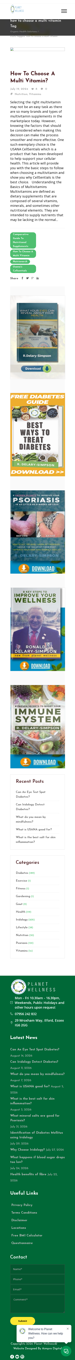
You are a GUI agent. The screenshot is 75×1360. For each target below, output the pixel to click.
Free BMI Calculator (26, 1235)
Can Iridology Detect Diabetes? (30, 807)
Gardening (23, 896)
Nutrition (21, 94)
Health (20, 912)
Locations (18, 1228)
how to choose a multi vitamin (23, 253)
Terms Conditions (24, 1212)
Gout (19, 904)
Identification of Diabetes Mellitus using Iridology (36, 1135)
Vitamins (35, 94)
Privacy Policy (21, 1205)
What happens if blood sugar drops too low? (37, 1160)
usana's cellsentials (20, 269)
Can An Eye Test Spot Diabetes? (31, 794)
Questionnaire (22, 1243)
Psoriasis (21, 943)
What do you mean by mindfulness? (31, 819)
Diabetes (22, 873)
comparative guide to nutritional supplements (21, 240)
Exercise (21, 880)
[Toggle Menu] (64, 11)
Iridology (22, 919)
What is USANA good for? (34, 829)
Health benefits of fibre (28, 1174)
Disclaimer (19, 1220)
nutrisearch (20, 261)
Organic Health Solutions (23, 32)
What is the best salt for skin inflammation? (36, 840)
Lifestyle (22, 927)
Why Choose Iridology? (27, 1149)
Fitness (20, 888)
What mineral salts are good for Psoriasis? (35, 1118)
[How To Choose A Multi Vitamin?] (37, 55)
